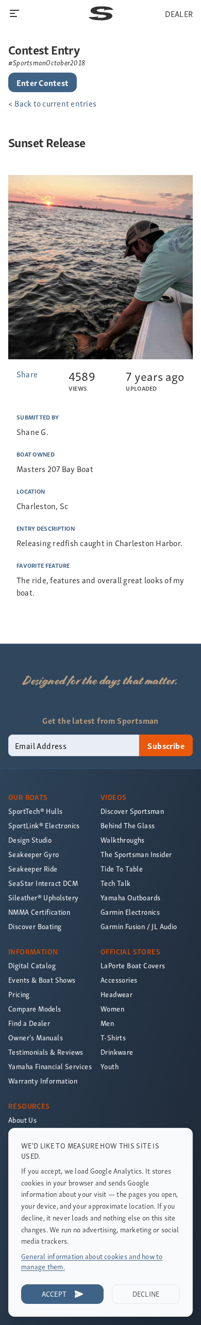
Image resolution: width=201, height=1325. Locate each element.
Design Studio (30, 840)
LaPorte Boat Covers (132, 965)
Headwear (116, 994)
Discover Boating (34, 926)
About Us (22, 1120)
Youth (109, 1066)
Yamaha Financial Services (50, 1066)
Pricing (19, 994)
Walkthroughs (122, 840)
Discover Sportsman (132, 811)
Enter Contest (42, 82)
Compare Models (34, 1009)
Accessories (118, 980)
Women (112, 1009)
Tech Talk (115, 883)
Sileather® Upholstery (43, 897)
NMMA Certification (39, 912)
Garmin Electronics (130, 912)
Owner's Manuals (35, 1037)
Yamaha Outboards (130, 897)
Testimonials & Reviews (45, 1052)
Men (107, 1023)
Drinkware (116, 1052)
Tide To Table (121, 869)
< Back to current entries (52, 103)
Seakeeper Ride (33, 869)
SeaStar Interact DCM (43, 883)
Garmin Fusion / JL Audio (138, 926)
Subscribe (166, 745)
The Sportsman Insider (136, 854)
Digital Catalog (32, 965)
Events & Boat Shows (42, 980)
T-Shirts (113, 1037)
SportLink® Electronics (44, 825)
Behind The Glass (127, 825)
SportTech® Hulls (35, 811)
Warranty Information (42, 1081)
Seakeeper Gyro (33, 854)
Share (27, 373)
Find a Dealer (29, 1023)
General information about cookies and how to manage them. (92, 1261)
